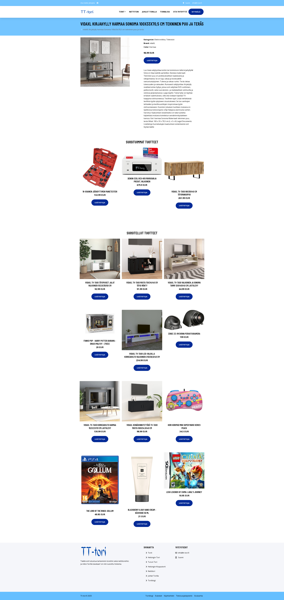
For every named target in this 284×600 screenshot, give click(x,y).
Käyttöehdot (169, 596)
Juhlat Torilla (149, 12)
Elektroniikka (159, 39)
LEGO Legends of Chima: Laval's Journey (184, 492)
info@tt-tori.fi (197, 3)
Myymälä (196, 12)
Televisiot (170, 39)
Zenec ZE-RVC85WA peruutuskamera (184, 333)
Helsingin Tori (154, 557)
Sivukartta (198, 596)
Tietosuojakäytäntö (184, 596)
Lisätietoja (152, 60)
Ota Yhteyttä (180, 12)
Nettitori (134, 12)
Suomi (187, 3)
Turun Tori (152, 562)
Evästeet (158, 596)
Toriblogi (165, 12)
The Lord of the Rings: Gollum (99, 510)
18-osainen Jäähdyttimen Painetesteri (100, 191)
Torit (150, 553)
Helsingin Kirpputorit (157, 566)
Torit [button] (121, 12)
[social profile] (97, 3)
